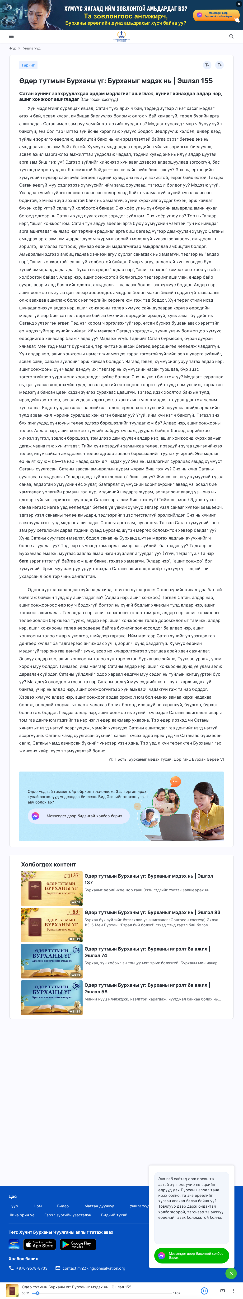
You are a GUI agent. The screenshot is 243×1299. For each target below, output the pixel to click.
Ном (38, 1206)
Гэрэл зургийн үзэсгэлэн (67, 1215)
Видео (63, 1206)
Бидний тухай (114, 1215)
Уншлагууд (32, 48)
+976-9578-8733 (31, 1268)
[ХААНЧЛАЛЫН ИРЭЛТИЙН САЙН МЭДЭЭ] (121, 36)
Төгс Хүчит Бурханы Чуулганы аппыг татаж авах (61, 1232)
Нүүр (12, 48)
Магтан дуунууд (99, 1206)
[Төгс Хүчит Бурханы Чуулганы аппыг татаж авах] (14, 1244)
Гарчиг (28, 65)
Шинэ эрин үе (21, 1215)
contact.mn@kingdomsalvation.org (94, 1268)
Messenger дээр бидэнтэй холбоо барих (196, 1255)
